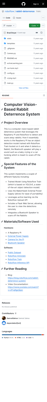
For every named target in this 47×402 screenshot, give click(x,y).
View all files (23, 88)
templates (11, 43)
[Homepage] (23, 4)
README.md (12, 58)
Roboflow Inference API (18, 262)
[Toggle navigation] (4, 4)
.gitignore (11, 48)
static (9, 38)
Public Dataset (14, 252)
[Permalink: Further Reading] (2, 268)
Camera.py (11, 53)
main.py (10, 83)
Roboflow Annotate (17, 256)
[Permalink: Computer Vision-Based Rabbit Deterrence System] (2, 109)
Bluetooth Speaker (16, 243)
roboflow (9, 11)
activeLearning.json (14, 63)
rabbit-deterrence (25, 11)
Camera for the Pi (16, 239)
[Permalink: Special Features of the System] (2, 165)
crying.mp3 (11, 78)
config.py (11, 73)
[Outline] (44, 95)
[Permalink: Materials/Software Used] (2, 221)
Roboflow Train (15, 259)
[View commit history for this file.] (41, 32)
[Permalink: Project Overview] (2, 122)
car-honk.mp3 (12, 68)
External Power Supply (18, 236)
